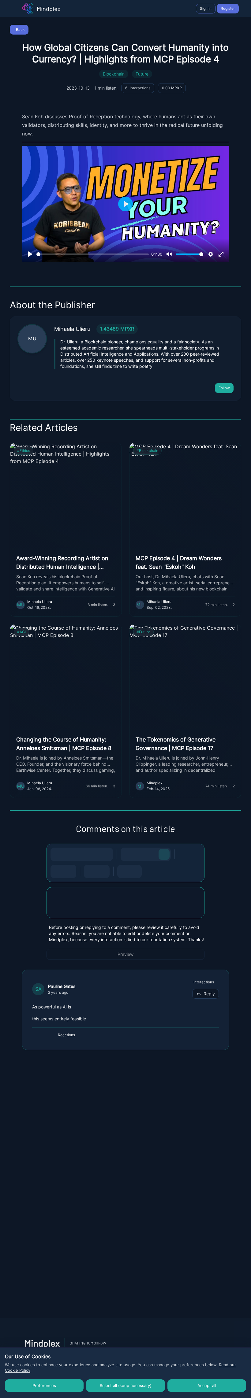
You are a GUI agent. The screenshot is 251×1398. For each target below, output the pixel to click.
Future (142, 74)
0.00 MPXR (172, 88)
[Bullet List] (57, 871)
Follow (224, 388)
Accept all (206, 1385)
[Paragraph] (164, 854)
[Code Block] (90, 871)
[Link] (106, 854)
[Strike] (81, 854)
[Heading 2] (139, 854)
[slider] (92, 254)
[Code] (93, 854)
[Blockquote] (102, 871)
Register (228, 8)
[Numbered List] (69, 871)
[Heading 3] (151, 854)
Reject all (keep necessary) (126, 1385)
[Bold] (57, 854)
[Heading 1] (127, 854)
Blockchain (114, 74)
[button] (125, 902)
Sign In (206, 8)
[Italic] (69, 854)
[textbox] (125, 908)
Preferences (44, 1385)
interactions (137, 88)
